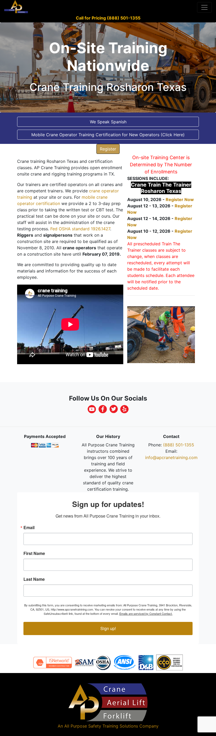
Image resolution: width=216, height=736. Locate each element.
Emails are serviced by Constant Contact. (146, 613)
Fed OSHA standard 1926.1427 (80, 228)
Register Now (180, 199)
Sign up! (108, 628)
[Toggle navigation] (204, 7)
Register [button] (108, 149)
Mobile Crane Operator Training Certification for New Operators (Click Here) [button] (108, 134)
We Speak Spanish (108, 121)
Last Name (34, 579)
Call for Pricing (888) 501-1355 (108, 18)
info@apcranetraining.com (171, 457)
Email (29, 527)
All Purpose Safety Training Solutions (101, 726)
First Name (34, 553)
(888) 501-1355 (178, 444)
